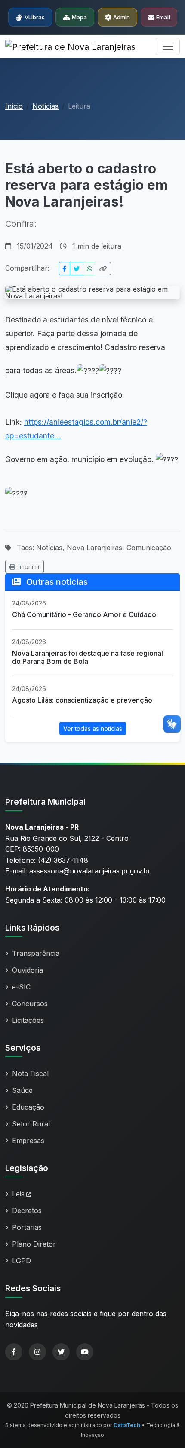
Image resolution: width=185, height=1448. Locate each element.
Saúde (22, 1090)
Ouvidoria (27, 970)
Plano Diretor (34, 1244)
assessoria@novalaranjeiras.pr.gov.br (90, 871)
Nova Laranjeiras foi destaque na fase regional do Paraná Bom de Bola (87, 657)
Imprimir (29, 566)
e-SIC (21, 987)
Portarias (27, 1227)
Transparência (35, 953)
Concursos (30, 1003)
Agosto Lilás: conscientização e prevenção (82, 700)
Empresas (28, 1140)
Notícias (45, 106)
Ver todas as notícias (92, 728)
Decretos (27, 1210)
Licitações (28, 1020)
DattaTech (127, 1425)
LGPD (21, 1260)
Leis (18, 1193)
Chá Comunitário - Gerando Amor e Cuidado (84, 614)
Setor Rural (31, 1123)
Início (14, 106)
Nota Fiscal (30, 1073)
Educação (28, 1107)
